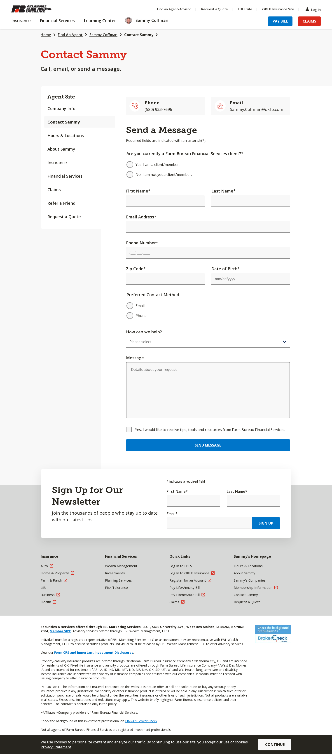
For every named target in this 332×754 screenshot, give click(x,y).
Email (172, 513)
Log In (316, 9)
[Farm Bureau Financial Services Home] (40, 9)
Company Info (61, 108)
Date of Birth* (225, 268)
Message (135, 357)
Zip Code (136, 268)
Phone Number (142, 242)
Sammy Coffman (103, 34)
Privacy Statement (56, 747)
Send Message (208, 445)
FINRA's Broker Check (141, 721)
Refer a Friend (61, 203)
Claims (309, 21)
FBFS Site (245, 9)
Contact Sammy (138, 34)
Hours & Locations (65, 135)
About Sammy (61, 149)
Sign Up (266, 523)
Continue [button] (275, 744)
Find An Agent (70, 34)
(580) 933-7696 (158, 109)
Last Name (223, 191)
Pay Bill (280, 21)
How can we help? (144, 332)
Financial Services (64, 176)
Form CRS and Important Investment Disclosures (93, 652)
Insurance (57, 162)
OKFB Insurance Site (278, 9)
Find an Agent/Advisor (174, 9)
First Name (138, 191)
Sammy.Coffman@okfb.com (256, 109)
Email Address (141, 217)
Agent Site (61, 96)
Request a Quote (214, 9)
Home (46, 34)
